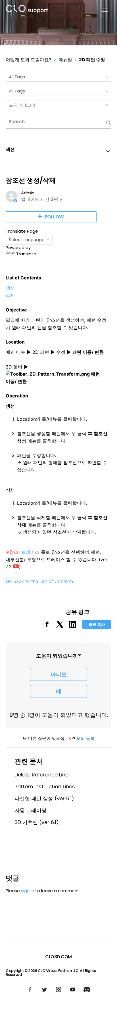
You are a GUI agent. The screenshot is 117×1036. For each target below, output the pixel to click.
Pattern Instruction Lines (44, 786)
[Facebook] (47, 626)
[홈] (27, 10)
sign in (27, 891)
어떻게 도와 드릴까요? (28, 59)
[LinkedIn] (72, 626)
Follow (54, 217)
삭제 (10, 295)
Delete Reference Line (41, 774)
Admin (27, 193)
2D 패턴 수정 (92, 59)
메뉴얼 (65, 59)
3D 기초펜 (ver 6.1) (36, 822)
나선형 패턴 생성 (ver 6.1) (44, 798)
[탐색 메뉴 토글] (101, 10)
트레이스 (30, 552)
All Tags (17, 77)
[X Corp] (59, 626)
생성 (10, 288)
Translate (26, 254)
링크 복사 (96, 624)
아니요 (59, 674)
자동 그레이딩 (30, 810)
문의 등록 (85, 738)
